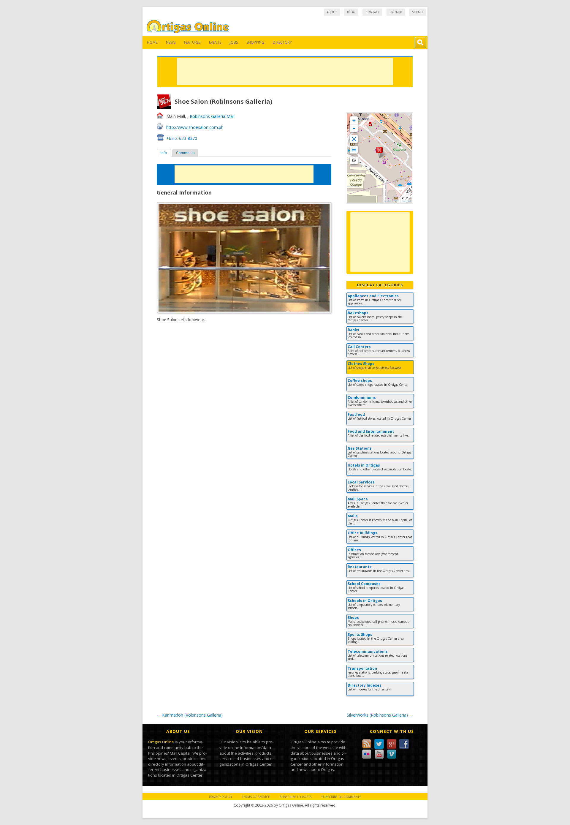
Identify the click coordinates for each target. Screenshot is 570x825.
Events (215, 42)
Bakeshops (358, 312)
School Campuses (364, 583)
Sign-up (396, 12)
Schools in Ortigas (365, 600)
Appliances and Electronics (373, 295)
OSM (396, 201)
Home (152, 42)
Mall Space (358, 499)
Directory (282, 42)
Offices (354, 549)
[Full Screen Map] (354, 139)
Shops (353, 617)
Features (192, 42)
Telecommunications (368, 651)
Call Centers (359, 346)
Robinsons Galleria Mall (212, 116)
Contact (372, 12)
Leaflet (387, 201)
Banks (353, 329)
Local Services (361, 482)
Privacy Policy (220, 797)
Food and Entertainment (371, 431)
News (170, 42)
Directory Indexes (364, 685)
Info (164, 152)
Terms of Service (256, 797)
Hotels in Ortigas (364, 465)
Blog (351, 12)
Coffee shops (360, 380)
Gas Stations (360, 448)
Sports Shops (360, 634)
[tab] (164, 153)
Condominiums (362, 397)
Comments (185, 152)
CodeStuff (406, 201)
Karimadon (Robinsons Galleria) (190, 715)
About (332, 12)
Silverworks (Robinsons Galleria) (380, 715)
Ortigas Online (161, 742)
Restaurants (359, 566)
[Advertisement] (285, 71)
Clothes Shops (361, 363)
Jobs (234, 42)
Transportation (362, 668)
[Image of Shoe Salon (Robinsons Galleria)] (244, 257)
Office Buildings (362, 532)
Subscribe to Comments (341, 797)
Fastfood (356, 414)
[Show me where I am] (354, 160)
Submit (417, 12)
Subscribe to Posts (295, 797)
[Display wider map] (354, 150)
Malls (353, 516)
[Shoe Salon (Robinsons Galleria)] (379, 152)
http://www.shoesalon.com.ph (195, 127)
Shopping (255, 42)
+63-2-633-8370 (181, 138)
